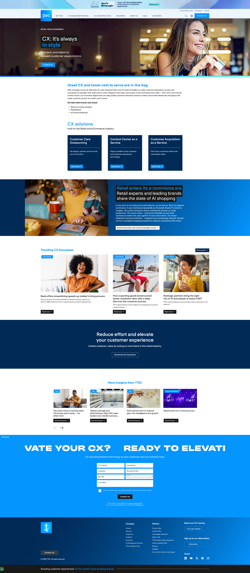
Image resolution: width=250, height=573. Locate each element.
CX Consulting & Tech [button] (102, 16)
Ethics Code (156, 537)
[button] (61, 428)
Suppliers (155, 549)
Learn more (75, 166)
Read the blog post (61, 420)
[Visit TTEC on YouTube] (191, 558)
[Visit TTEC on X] (197, 558)
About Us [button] (134, 16)
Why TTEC (59, 16)
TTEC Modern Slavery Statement (163, 540)
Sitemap (155, 546)
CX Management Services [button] (78, 16)
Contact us (201, 16)
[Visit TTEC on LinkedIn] (185, 558)
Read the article (170, 420)
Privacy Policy (156, 528)
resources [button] (157, 16)
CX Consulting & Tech (133, 546)
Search (186, 15)
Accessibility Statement (160, 534)
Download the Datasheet (125, 354)
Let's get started (193, 529)
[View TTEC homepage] (46, 15)
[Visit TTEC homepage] (46, 527)
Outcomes (129, 540)
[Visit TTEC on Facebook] (202, 558)
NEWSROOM (198, 11)
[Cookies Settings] (2, 569)
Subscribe (193, 544)
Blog (145, 16)
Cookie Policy (156, 531)
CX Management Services (134, 543)
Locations (129, 537)
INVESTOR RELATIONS (186, 11)
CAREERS (206, 11)
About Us (129, 531)
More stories (201, 250)
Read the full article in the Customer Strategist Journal (136, 228)
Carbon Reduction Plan (159, 543)
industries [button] (121, 16)
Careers (128, 528)
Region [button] (192, 15)
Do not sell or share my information (163, 552)
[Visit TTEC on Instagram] (208, 558)
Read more (46, 312)
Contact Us (49, 552)
